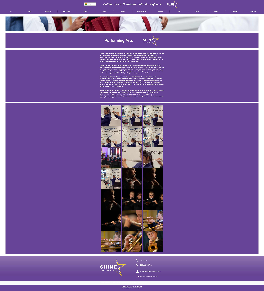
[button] (29, 11)
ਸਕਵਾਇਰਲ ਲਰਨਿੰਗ (126, 288)
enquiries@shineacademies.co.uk (149, 276)
